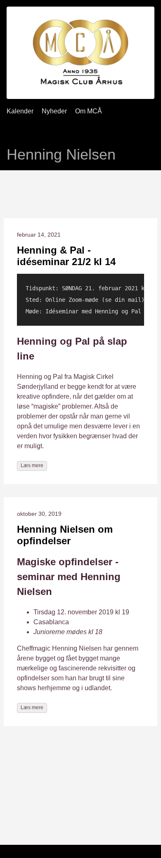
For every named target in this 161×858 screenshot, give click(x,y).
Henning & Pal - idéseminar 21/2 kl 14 (66, 255)
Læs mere (32, 465)
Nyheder (54, 111)
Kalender (20, 111)
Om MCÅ (88, 111)
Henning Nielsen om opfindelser (65, 535)
